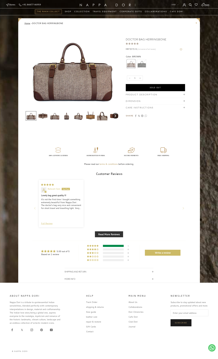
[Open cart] (205, 5)
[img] (47, 184)
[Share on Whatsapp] (145, 115)
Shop (68, 11)
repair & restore (93, 321)
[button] (31, 116)
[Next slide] (183, 208)
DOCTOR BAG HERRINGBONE (47, 23)
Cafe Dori (176, 11)
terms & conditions (109, 164)
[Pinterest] (142, 116)
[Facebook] (136, 116)
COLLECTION (82, 11)
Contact (89, 331)
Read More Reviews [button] (109, 234)
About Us (132, 302)
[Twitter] (139, 116)
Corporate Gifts (131, 11)
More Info (70, 278)
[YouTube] (51, 330)
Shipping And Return (75, 271)
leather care (91, 316)
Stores (12, 4)
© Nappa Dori (20, 351)
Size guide (91, 311)
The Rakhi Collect (47, 12)
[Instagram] (31, 330)
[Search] (190, 5)
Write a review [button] (163, 252)
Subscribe (181, 322)
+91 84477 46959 (31, 4)
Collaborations (156, 11)
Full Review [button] (47, 223)
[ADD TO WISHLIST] (181, 50)
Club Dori (133, 321)
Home (27, 23)
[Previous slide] (34, 208)
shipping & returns (95, 307)
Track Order (91, 302)
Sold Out (155, 87)
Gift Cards (91, 326)
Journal (131, 326)
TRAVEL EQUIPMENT (105, 11)
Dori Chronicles (135, 311)
